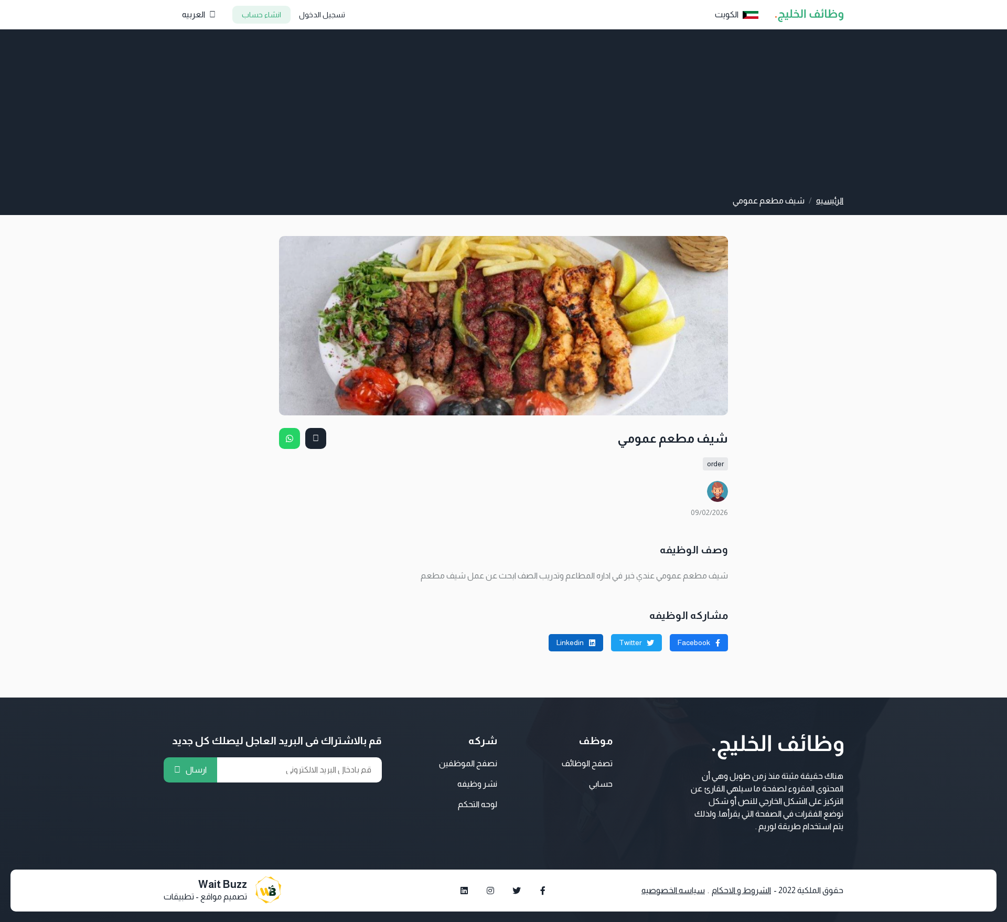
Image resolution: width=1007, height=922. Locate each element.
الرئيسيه (829, 200)
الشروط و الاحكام (741, 890)
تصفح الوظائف (587, 763)
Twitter (630, 642)
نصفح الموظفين (468, 763)
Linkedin (570, 642)
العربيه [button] (193, 14)
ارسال (196, 769)
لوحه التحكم (477, 804)
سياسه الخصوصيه (673, 890)
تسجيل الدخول (322, 14)
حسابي (601, 783)
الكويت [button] (726, 14)
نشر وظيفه (477, 783)
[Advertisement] (503, 115)
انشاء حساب (261, 14)
